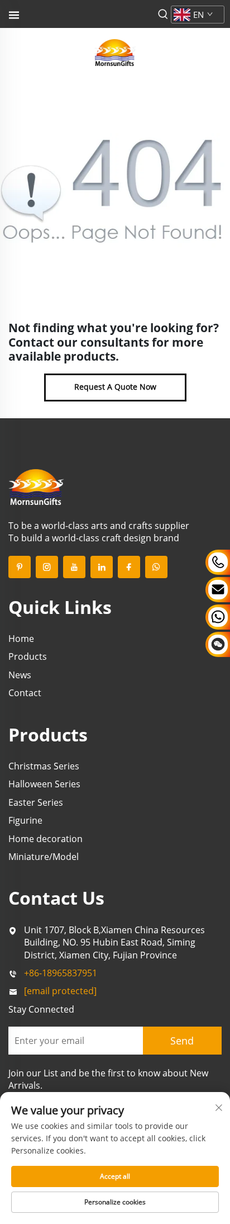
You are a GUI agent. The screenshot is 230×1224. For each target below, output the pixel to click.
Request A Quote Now (115, 386)
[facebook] (129, 567)
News (19, 675)
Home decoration (45, 839)
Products (27, 656)
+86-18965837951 (60, 973)
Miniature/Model (43, 856)
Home (21, 638)
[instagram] (47, 567)
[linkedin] (101, 567)
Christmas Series (43, 766)
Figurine (25, 820)
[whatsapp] (156, 567)
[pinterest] (19, 567)
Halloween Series (44, 784)
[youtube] (74, 567)
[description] (36, 486)
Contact (24, 693)
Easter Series (35, 802)
